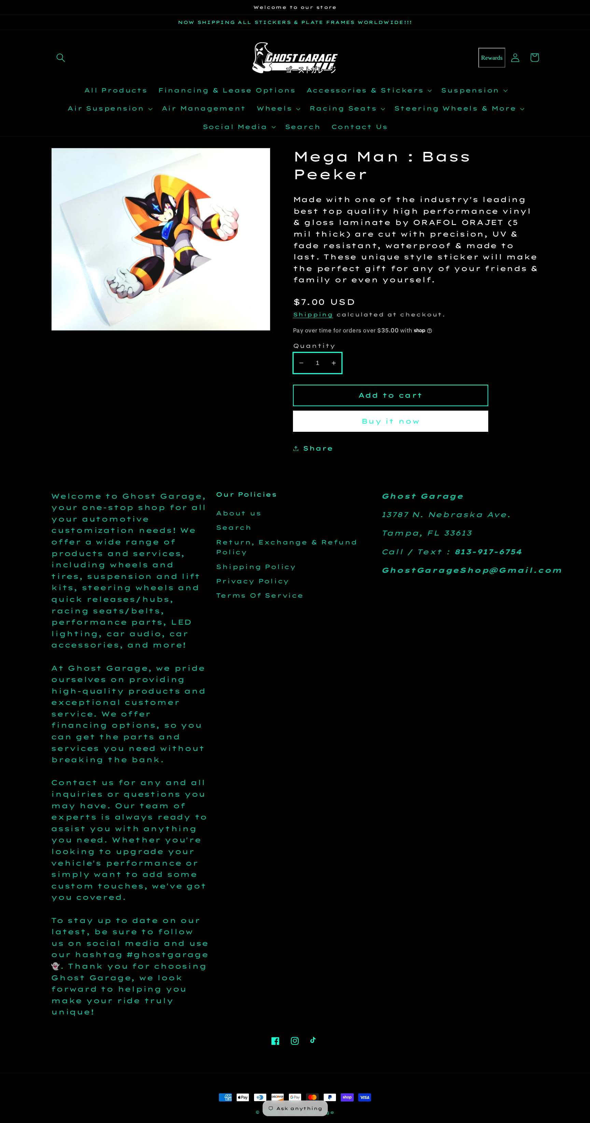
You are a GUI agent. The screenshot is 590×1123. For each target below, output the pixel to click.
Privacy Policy (252, 581)
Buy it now (390, 421)
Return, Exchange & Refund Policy (286, 547)
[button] (60, 57)
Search (234, 527)
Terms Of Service (259, 595)
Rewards (492, 57)
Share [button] (318, 448)
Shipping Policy (256, 567)
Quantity (314, 345)
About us (238, 513)
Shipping (313, 314)
